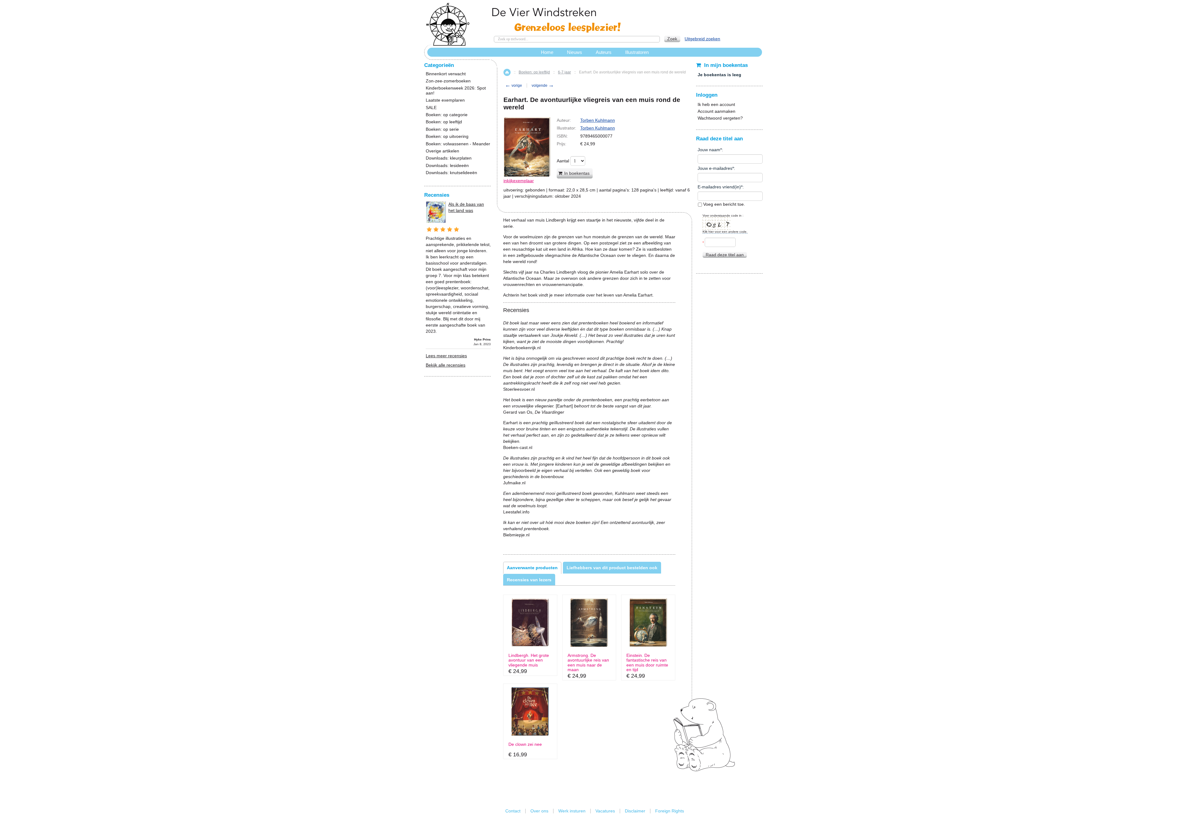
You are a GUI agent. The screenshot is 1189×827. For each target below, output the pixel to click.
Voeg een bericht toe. (723, 204)
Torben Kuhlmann (597, 120)
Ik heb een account (716, 104)
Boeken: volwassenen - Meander (458, 144)
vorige (513, 85)
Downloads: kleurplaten (449, 158)
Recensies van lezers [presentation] (529, 579)
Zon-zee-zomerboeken (448, 81)
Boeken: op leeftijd (534, 72)
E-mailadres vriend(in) (719, 186)
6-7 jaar (564, 72)
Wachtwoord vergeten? (720, 118)
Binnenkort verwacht (446, 74)
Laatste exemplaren (445, 100)
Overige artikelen (442, 151)
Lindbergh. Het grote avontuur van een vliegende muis (528, 660)
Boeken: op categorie (447, 114)
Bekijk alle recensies (445, 365)
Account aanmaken (716, 111)
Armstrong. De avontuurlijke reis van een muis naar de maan (588, 662)
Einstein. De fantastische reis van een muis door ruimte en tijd (647, 662)
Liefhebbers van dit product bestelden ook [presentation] (612, 567)
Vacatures (605, 810)
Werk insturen (572, 810)
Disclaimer (635, 810)
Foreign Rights (669, 810)
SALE (431, 107)
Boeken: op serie (442, 129)
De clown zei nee (525, 744)
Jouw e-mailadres (715, 168)
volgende (543, 85)
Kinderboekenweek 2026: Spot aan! (456, 90)
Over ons (539, 810)
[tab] (532, 568)
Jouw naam (709, 149)
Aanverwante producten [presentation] (532, 567)
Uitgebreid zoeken (702, 38)
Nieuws (574, 52)
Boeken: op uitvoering (447, 136)
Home (507, 72)
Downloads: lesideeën (447, 165)
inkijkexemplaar (518, 180)
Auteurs (604, 52)
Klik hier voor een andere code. (725, 231)
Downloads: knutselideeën (451, 172)
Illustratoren (637, 52)
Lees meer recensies (446, 355)
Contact (512, 810)
